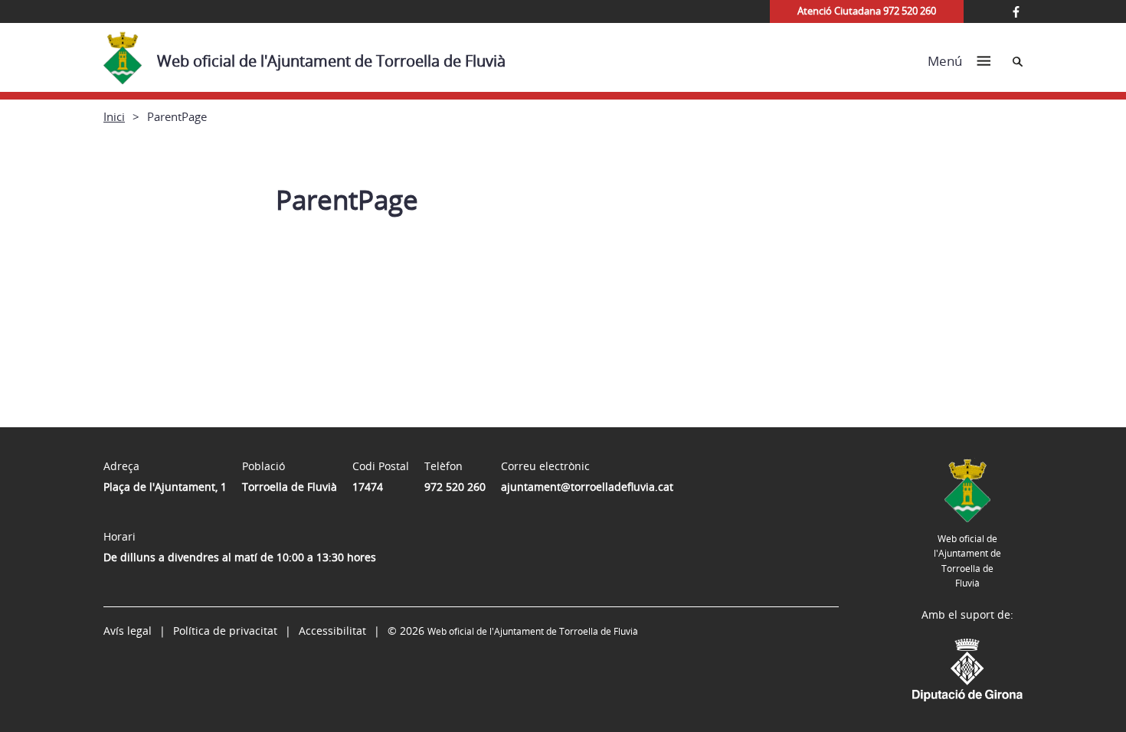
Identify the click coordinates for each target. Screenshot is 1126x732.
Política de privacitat (225, 630)
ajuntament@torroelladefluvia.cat (587, 486)
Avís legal (127, 630)
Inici (114, 116)
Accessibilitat (332, 630)
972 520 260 (455, 486)
